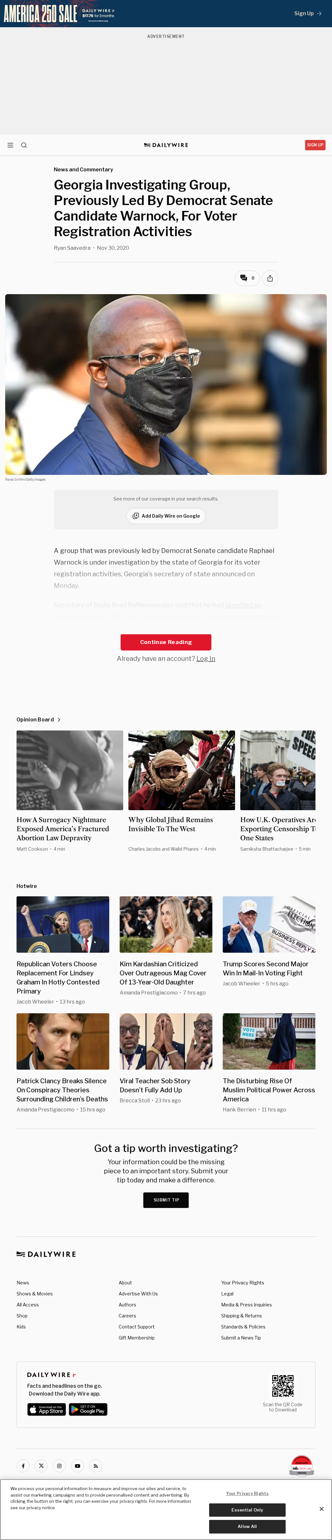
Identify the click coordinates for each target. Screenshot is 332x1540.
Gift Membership (137, 1337)
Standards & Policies (243, 1326)
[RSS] (95, 1465)
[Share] (270, 278)
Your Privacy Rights (242, 1283)
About (125, 1282)
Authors (127, 1304)
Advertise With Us (138, 1293)
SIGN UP (315, 145)
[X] (41, 1465)
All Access (28, 1304)
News (23, 1282)
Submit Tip (167, 1200)
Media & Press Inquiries (246, 1304)
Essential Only (247, 1509)
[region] (166, 1509)
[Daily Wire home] (166, 145)
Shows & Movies (35, 1293)
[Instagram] (59, 1465)
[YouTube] (77, 1465)
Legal (227, 1293)
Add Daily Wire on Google (171, 516)
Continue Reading (166, 642)
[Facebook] (23, 1465)
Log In (205, 658)
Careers (127, 1315)
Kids (21, 1326)
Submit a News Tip (241, 1337)
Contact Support (137, 1326)
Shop (22, 1315)
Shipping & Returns (241, 1315)
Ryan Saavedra (72, 248)
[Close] (321, 1509)
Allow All (247, 1526)
